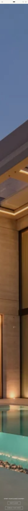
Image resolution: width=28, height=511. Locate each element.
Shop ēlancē (14, 503)
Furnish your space (14, 507)
